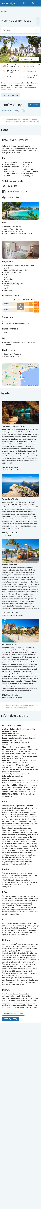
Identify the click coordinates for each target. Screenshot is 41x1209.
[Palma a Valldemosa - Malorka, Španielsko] (20, 630)
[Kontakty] (33, 3)
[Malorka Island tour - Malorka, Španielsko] (20, 551)
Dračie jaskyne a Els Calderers (13, 426)
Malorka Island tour (9, 565)
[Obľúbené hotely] (29, 3)
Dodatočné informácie (12, 354)
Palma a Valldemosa (9, 644)
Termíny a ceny (10, 1019)
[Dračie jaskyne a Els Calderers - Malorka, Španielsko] (20, 412)
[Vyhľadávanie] (24, 3)
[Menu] (37, 3)
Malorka (6, 11)
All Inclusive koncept (11, 356)
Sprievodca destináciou (13, 1013)
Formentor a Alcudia (10, 499)
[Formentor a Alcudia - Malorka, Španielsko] (20, 485)
